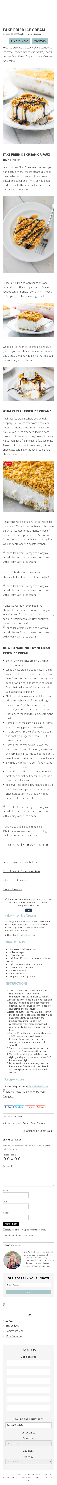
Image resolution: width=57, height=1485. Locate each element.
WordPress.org (14, 1336)
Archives (28, 1456)
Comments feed (15, 1331)
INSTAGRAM (14, 844)
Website (6, 1212)
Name (6, 1190)
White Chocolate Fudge (16, 880)
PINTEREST (43, 844)
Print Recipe (40, 41)
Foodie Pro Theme (32, 1474)
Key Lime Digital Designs (42, 1477)
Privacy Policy (28, 1350)
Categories (28, 1438)
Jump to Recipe (19, 41)
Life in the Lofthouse (37, 1086)
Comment (7, 1166)
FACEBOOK (28, 844)
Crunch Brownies (12, 889)
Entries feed (12, 1325)
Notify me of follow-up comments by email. (25, 1229)
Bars (14, 1117)
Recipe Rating (9, 1154)
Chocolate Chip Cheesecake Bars (21, 871)
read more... (46, 1266)
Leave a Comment (34, 34)
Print (28, 910)
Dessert (19, 1117)
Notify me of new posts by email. (20, 1235)
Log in (9, 1320)
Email (6, 1201)
